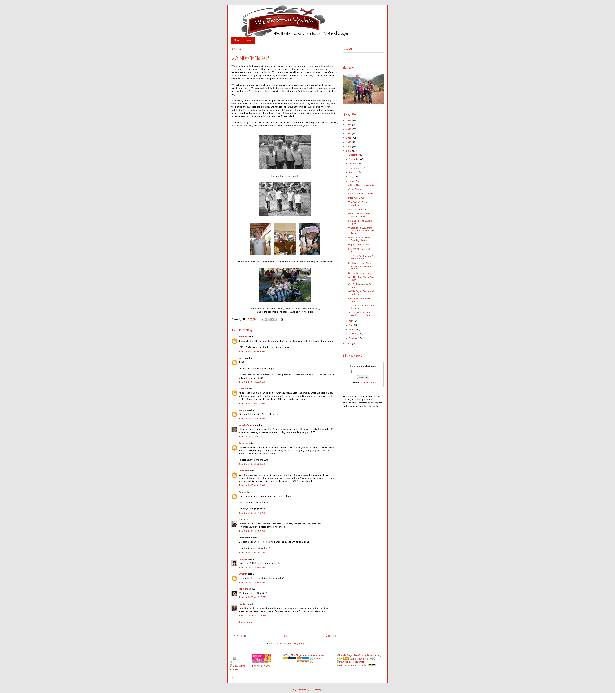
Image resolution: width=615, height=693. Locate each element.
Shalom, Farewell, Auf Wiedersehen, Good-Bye (362, 313)
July (351, 176)
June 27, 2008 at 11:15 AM (252, 615)
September (355, 168)
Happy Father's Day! (358, 244)
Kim (241, 492)
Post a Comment (243, 622)
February (354, 333)
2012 (349, 133)
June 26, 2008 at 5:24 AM (252, 418)
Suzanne (243, 443)
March (352, 329)
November (354, 159)
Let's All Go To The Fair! (360, 193)
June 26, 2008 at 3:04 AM (252, 351)
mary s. (242, 410)
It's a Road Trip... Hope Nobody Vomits (360, 215)
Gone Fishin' (354, 189)
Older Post (331, 635)
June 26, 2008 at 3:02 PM (252, 567)
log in (232, 677)
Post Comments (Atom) (292, 643)
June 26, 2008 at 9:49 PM (252, 582)
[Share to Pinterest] (275, 319)
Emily (242, 358)
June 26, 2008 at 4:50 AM (252, 403)
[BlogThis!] (265, 319)
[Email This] (262, 319)
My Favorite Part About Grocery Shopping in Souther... (360, 266)
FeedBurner (370, 382)
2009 (349, 146)
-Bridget (243, 604)
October (353, 163)
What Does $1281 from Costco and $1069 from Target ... (361, 230)
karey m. (243, 336)
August (353, 172)
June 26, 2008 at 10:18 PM (252, 597)
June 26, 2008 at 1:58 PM (252, 531)
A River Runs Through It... (361, 185)
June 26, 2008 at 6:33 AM (252, 464)
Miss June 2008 (356, 198)
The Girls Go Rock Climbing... (357, 203)
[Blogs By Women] (373, 658)
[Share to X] (269, 319)
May (351, 320)
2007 (349, 343)
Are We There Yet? (358, 209)
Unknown (244, 470)
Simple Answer (247, 425)
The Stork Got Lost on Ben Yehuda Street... (361, 257)
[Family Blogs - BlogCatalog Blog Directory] (359, 655)
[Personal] (316, 658)
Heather (243, 559)
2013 (349, 129)
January (353, 338)
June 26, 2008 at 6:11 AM (252, 436)
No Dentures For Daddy (360, 273)
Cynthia (243, 573)
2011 (349, 138)
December (354, 154)
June (352, 181)
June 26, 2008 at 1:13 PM (252, 513)
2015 (349, 120)
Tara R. (242, 519)
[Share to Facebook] (272, 319)
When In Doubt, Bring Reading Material (359, 239)
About (248, 40)
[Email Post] (281, 319)
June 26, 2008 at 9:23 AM (252, 485)
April (351, 325)
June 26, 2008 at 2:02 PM (252, 552)
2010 (349, 142)
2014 (349, 124)
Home (236, 40)
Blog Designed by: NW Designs (307, 689)
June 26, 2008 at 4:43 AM (252, 382)
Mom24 (242, 388)
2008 (349, 151)
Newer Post (240, 635)
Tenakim (243, 589)
